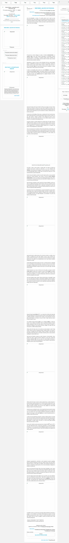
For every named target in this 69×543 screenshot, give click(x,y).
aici (43, 165)
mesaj (52, 526)
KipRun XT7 (37, 314)
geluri (39, 321)
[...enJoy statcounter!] (67, 100)
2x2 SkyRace (40, 413)
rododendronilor (50, 54)
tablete (48, 321)
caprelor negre (30, 56)
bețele (49, 271)
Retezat (43, 426)
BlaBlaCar (47, 69)
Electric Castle (36, 71)
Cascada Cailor (33, 338)
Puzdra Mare (29, 271)
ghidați (38, 73)
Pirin (54, 425)
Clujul (35, 66)
